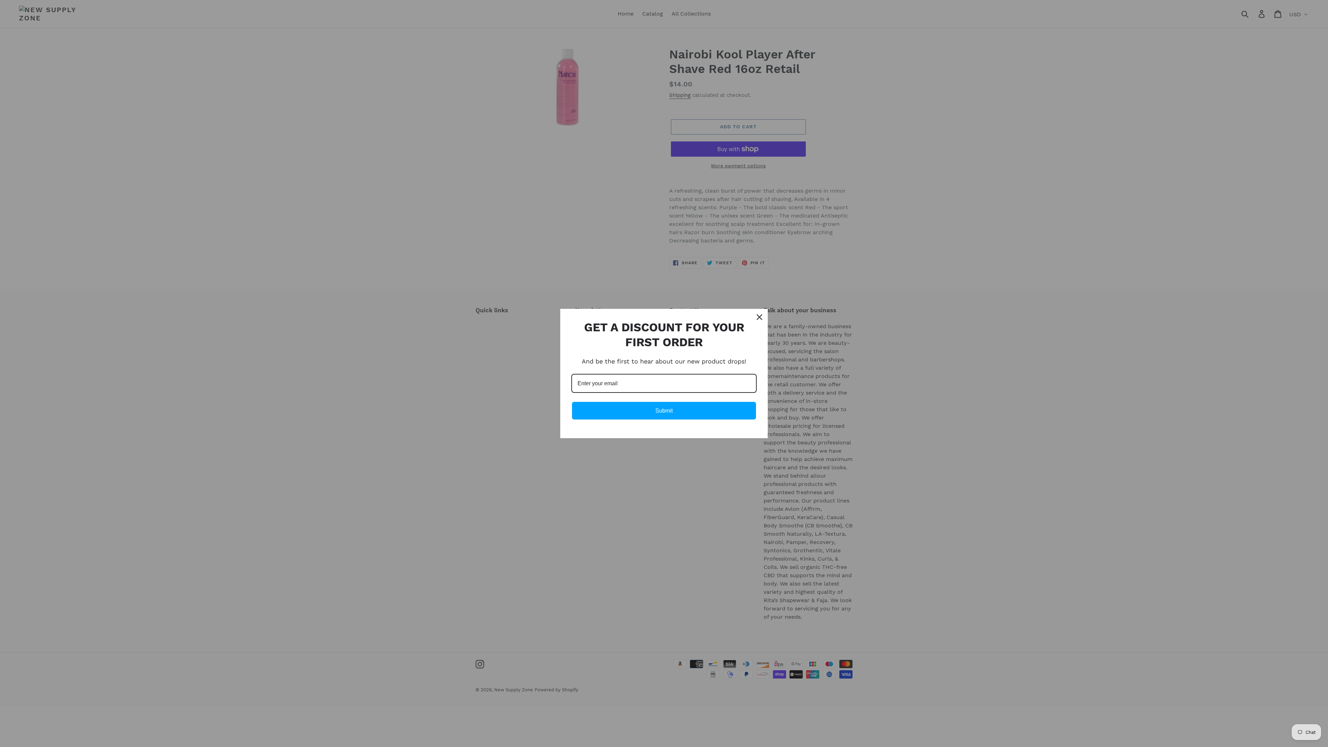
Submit (664, 411)
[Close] (759, 317)
